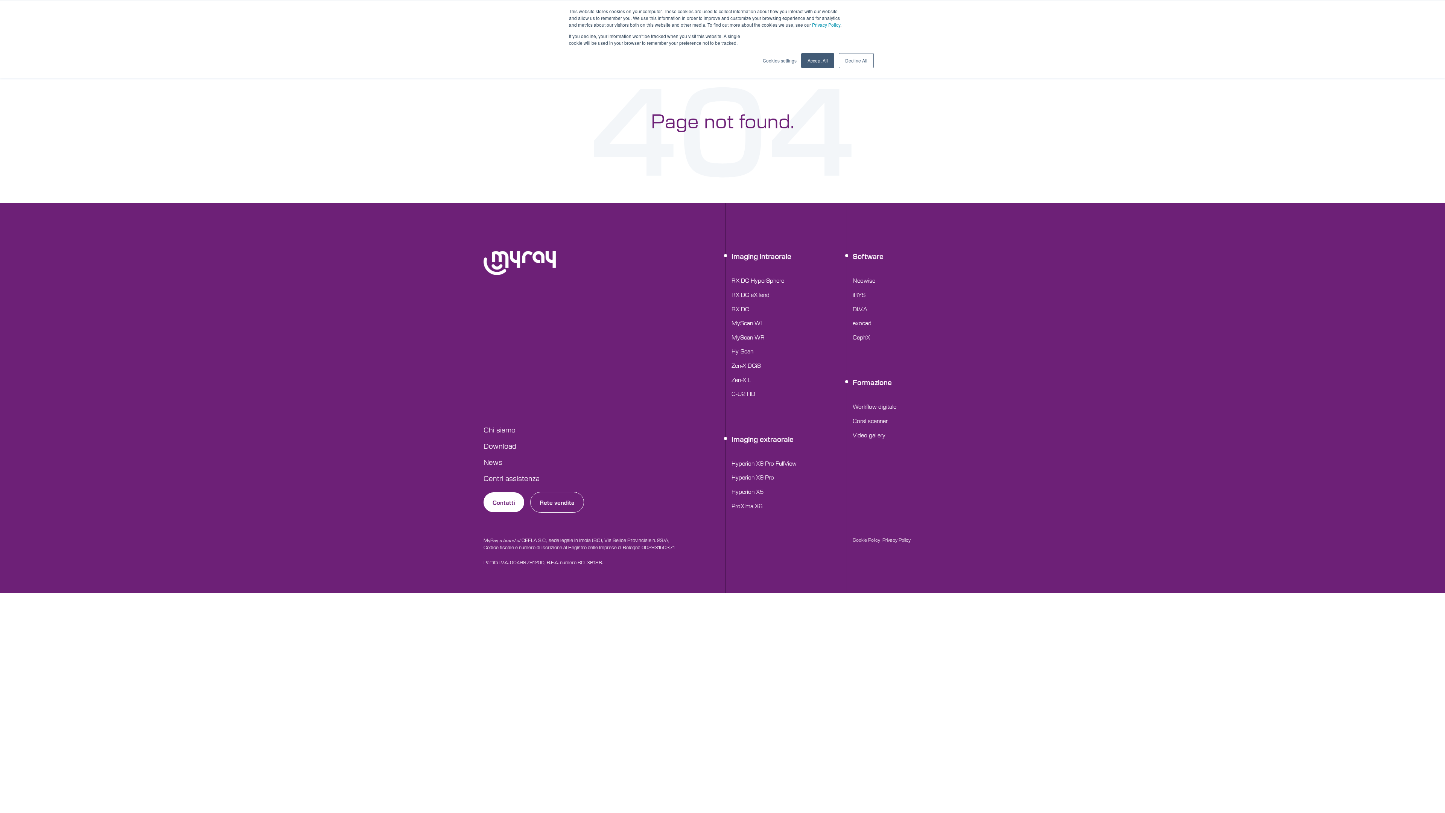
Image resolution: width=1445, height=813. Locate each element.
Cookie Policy (866, 540)
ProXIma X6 (747, 505)
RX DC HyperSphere (758, 280)
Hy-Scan (742, 351)
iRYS (859, 294)
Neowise (864, 280)
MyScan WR (748, 337)
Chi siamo (500, 429)
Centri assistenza (512, 478)
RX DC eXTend (751, 294)
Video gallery (869, 434)
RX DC (740, 308)
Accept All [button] (818, 60)
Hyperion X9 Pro (753, 477)
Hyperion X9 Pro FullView (764, 463)
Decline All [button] (856, 60)
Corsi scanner (870, 420)
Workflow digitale (874, 406)
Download (500, 445)
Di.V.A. (861, 308)
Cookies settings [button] (780, 60)
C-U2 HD (743, 393)
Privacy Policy (826, 24)
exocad (862, 322)
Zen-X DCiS (746, 365)
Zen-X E (741, 379)
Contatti (504, 502)
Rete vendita (557, 502)
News (493, 461)
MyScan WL (748, 322)
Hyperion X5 (748, 491)
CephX (861, 337)
